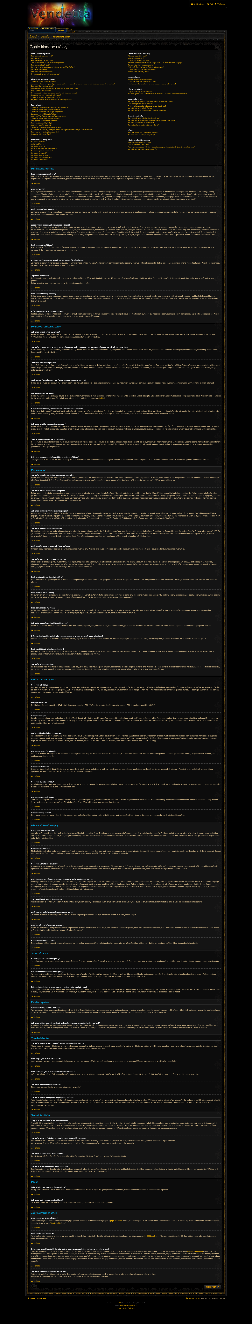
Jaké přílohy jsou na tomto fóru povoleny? (143, 132)
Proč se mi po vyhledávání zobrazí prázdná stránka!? (147, 106)
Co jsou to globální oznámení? (41, 151)
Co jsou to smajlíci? (38, 146)
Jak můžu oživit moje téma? (41, 134)
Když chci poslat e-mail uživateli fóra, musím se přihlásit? (51, 99)
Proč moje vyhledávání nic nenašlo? (140, 104)
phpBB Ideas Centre (152, 1236)
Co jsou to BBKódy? (38, 142)
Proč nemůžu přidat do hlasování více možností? (48, 116)
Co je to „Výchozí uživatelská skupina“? (142, 69)
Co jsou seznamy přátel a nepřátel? (140, 91)
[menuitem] (219, 4)
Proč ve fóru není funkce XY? (138, 145)
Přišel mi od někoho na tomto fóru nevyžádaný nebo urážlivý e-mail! (152, 84)
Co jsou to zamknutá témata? (41, 157)
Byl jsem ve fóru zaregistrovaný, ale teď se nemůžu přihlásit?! (53, 67)
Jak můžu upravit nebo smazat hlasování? (46, 118)
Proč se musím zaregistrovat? (42, 56)
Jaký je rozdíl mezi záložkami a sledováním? (144, 118)
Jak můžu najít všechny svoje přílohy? (141, 135)
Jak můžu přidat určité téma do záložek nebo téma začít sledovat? (151, 120)
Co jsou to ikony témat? (39, 160)
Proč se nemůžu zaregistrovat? (42, 60)
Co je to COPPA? (37, 58)
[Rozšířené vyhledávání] (48, 28)
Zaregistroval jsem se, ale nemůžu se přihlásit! (47, 63)
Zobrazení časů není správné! (42, 86)
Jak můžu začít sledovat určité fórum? (141, 122)
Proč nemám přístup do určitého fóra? (44, 121)
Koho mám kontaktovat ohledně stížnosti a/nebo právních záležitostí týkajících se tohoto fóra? (161, 147)
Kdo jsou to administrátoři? (137, 56)
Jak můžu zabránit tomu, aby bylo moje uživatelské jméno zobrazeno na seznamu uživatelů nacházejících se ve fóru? (73, 84)
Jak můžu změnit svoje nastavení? (43, 81)
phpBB (101, 398)
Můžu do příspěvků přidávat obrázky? (44, 148)
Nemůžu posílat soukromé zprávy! (140, 79)
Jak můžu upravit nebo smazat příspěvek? (46, 109)
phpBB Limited (116, 1221)
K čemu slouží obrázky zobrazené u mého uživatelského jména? (54, 93)
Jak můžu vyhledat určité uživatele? (140, 108)
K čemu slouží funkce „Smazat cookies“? (45, 74)
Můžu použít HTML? (38, 144)
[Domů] (60, 14)
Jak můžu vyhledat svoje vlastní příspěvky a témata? (147, 110)
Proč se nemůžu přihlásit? (40, 65)
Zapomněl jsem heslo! (39, 69)
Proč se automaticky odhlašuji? (42, 72)
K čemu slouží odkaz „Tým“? (138, 72)
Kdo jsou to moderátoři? (136, 58)
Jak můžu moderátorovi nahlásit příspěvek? (46, 127)
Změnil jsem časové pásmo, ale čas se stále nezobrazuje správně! (54, 88)
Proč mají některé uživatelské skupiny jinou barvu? (146, 67)
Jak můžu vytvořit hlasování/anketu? (44, 114)
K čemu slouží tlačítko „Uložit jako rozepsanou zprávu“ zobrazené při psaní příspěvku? (62, 130)
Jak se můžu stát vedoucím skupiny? (141, 65)
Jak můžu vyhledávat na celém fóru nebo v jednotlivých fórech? (150, 101)
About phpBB (55, 1223)
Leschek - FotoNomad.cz (128, 1305)
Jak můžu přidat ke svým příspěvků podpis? (47, 112)
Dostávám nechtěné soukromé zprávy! (142, 81)
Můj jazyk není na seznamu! (41, 90)
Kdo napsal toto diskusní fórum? (139, 142)
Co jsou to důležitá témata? (40, 155)
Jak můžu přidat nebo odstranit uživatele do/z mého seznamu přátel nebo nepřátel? (157, 94)
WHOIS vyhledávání (195, 1251)
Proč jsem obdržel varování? (41, 125)
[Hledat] (61, 30)
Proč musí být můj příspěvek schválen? (45, 132)
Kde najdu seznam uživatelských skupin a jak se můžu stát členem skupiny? (155, 63)
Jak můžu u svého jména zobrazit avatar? (46, 95)
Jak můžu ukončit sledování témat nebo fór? (143, 125)
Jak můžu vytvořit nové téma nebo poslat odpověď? (49, 107)
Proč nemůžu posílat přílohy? (41, 123)
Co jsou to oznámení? (39, 153)
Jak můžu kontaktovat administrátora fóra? (143, 149)
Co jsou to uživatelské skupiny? (139, 60)
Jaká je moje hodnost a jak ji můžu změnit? (46, 97)
